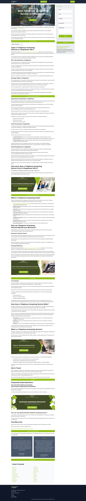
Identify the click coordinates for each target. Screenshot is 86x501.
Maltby (34, 473)
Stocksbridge (14, 475)
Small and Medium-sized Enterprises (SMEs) (21, 203)
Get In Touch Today (33, 41)
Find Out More (33, 278)
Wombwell (17, 428)
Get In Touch (65, 42)
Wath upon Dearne (15, 476)
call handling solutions (21, 28)
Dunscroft (35, 481)
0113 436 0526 (43, 1)
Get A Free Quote (33, 459)
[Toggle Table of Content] (21, 44)
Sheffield (25, 428)
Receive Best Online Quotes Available (33, 96)
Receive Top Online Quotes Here (33, 431)
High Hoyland (35, 471)
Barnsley (13, 478)
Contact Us (33, 379)
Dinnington (35, 474)
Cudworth (14, 481)
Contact (72, 1)
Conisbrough (35, 470)
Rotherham (21, 428)
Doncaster (35, 476)
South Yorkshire (30, 428)
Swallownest (35, 468)
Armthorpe (35, 479)
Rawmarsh (13, 428)
